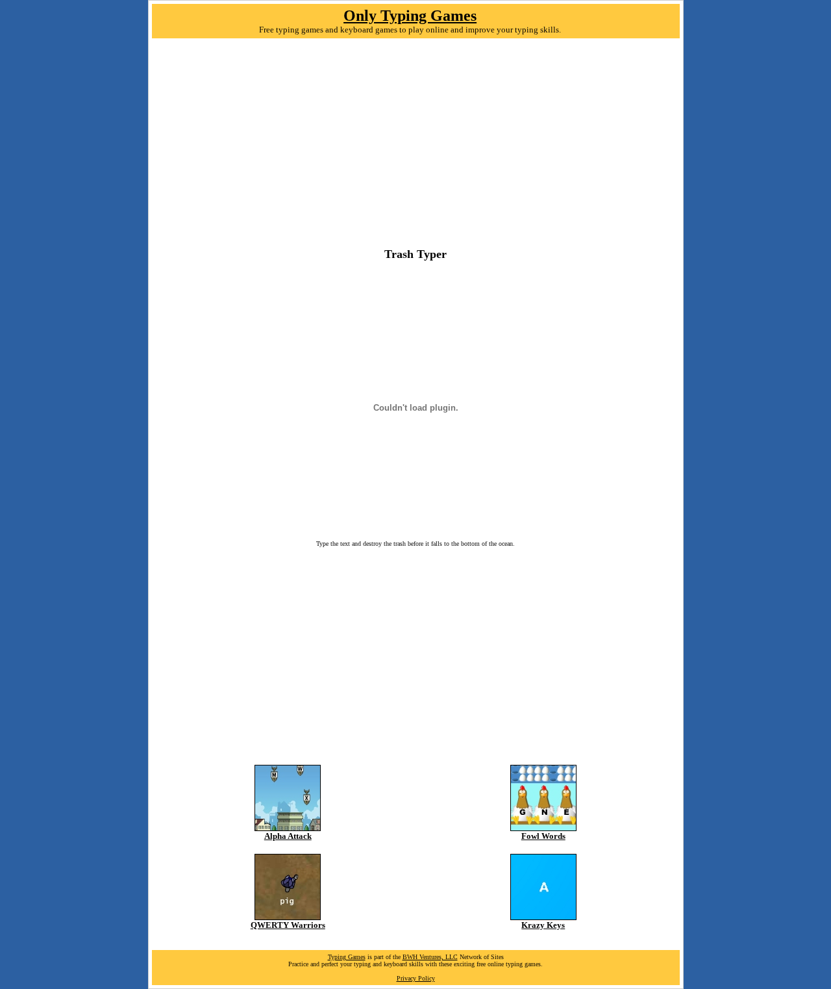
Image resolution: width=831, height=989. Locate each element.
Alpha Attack (288, 836)
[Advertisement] (415, 146)
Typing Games (347, 956)
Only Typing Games (410, 15)
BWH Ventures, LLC (430, 956)
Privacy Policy (416, 978)
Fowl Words (543, 836)
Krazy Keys (543, 925)
